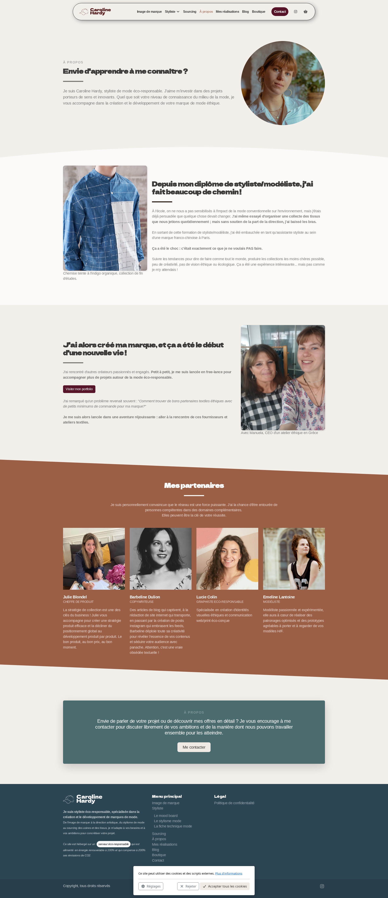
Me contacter (194, 747)
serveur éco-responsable (113, 844)
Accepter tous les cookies (227, 886)
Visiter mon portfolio (79, 389)
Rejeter (191, 886)
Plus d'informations (228, 873)
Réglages (154, 886)
